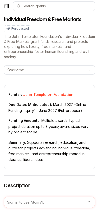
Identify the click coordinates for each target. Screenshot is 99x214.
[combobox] (49, 70)
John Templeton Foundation (48, 94)
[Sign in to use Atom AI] (49, 202)
